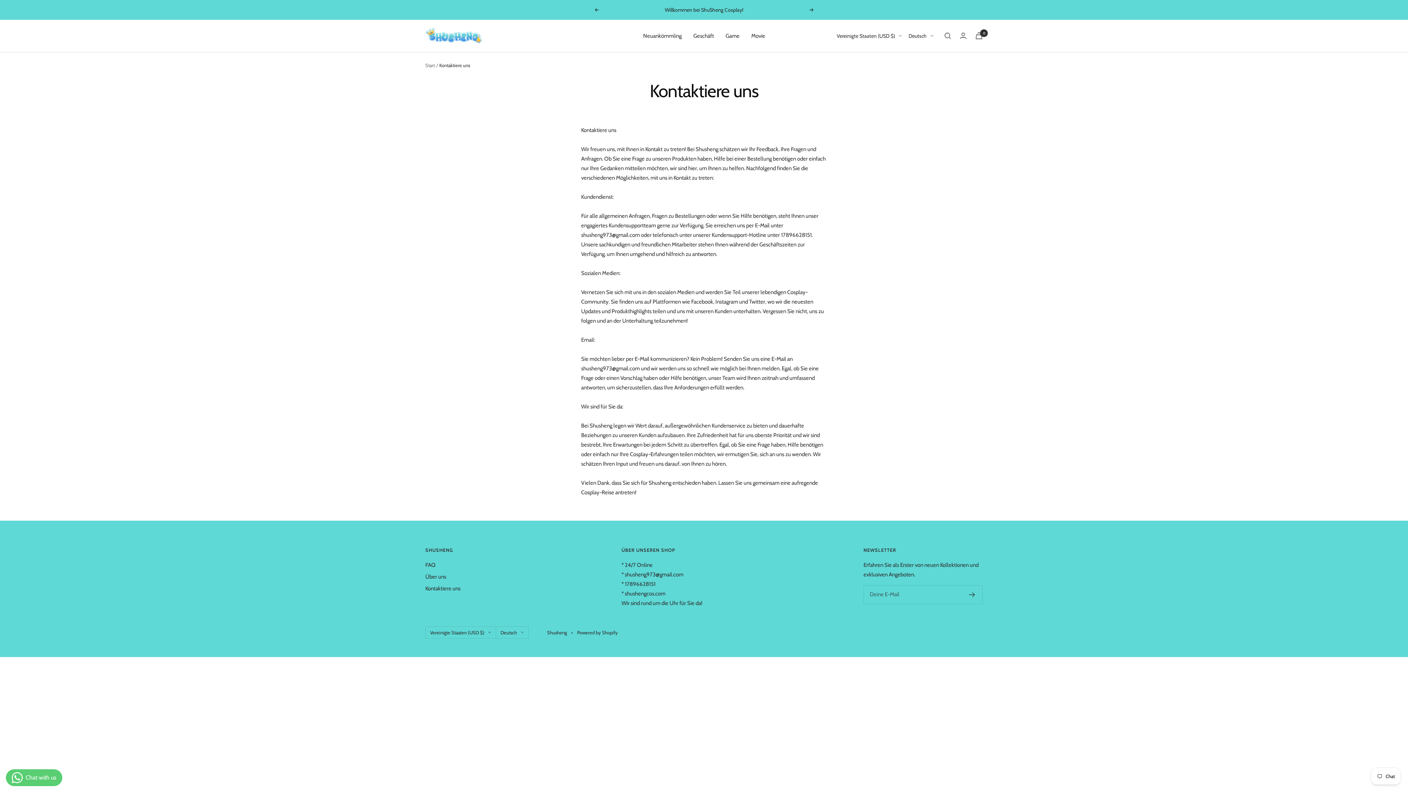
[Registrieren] (972, 594)
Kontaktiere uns (443, 588)
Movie (758, 36)
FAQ (430, 565)
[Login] (963, 36)
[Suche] (948, 36)
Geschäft (703, 36)
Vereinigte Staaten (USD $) (866, 36)
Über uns (435, 576)
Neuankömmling (662, 36)
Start (430, 65)
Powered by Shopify (597, 632)
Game (733, 36)
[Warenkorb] (979, 35)
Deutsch (918, 36)
